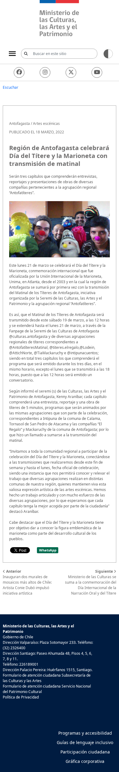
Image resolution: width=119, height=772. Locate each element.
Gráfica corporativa (85, 761)
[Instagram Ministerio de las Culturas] (45, 72)
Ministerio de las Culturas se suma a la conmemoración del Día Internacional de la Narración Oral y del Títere (90, 582)
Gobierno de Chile (18, 637)
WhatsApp (47, 550)
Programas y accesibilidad (85, 733)
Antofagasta (19, 123)
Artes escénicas (46, 123)
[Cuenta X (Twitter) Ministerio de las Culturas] (71, 72)
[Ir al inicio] (59, 19)
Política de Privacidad (21, 697)
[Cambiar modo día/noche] (108, 53)
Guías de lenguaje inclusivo (85, 742)
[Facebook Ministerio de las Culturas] (19, 72)
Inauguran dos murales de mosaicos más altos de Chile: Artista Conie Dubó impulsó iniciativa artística (27, 582)
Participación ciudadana (85, 752)
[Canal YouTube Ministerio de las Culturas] (97, 72)
